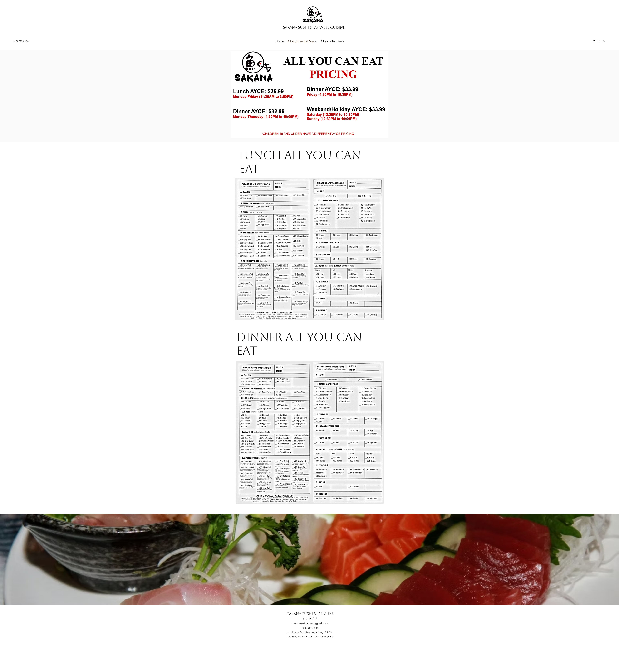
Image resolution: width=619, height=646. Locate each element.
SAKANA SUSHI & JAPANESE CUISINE (314, 27)
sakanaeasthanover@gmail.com (310, 623)
